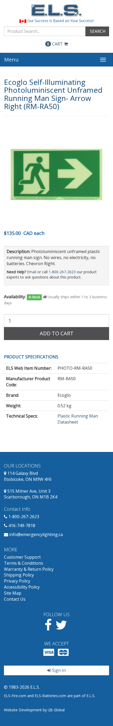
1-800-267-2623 (62, 271)
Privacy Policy (17, 581)
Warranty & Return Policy (29, 569)
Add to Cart (57, 333)
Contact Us (14, 599)
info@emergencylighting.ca (36, 534)
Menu (11, 59)
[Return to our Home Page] (56, 10)
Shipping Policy (19, 575)
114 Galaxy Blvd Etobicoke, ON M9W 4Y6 (28, 476)
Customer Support (22, 557)
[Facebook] (48, 628)
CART (55, 44)
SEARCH (97, 31)
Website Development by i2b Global (34, 709)
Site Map (12, 593)
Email (31, 271)
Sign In (58, 670)
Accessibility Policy (22, 587)
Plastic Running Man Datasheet (78, 419)
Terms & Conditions (23, 563)
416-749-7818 (21, 525)
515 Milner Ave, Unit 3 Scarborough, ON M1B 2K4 (30, 494)
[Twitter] (61, 628)
